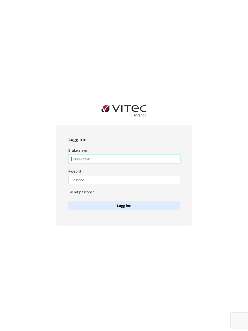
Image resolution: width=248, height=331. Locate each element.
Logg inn (124, 205)
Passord (74, 171)
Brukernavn (77, 150)
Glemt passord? (81, 192)
